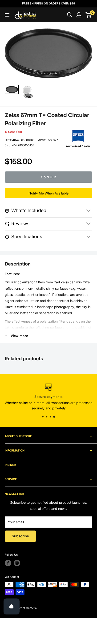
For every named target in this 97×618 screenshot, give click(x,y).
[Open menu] (7, 15)
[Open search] (69, 14)
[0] (88, 15)
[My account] (79, 14)
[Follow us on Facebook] (8, 563)
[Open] (12, 606)
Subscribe (20, 536)
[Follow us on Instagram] (17, 563)
